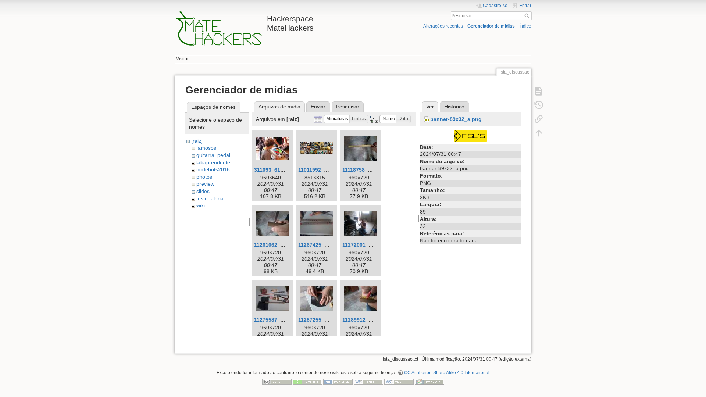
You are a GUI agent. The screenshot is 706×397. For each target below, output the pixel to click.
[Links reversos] (538, 119)
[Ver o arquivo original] (470, 135)
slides (203, 191)
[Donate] (307, 381)
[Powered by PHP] (338, 381)
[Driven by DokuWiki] (429, 381)
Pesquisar (527, 15)
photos (204, 177)
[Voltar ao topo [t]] (538, 133)
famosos (206, 148)
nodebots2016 (213, 169)
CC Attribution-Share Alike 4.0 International (446, 372)
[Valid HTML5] (368, 381)
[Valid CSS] (399, 381)
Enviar (318, 107)
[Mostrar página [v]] (538, 91)
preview (205, 184)
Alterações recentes (443, 26)
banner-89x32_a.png (456, 119)
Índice (525, 26)
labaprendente (213, 162)
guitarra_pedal (213, 155)
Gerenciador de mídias (491, 26)
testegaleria (210, 198)
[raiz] (197, 141)
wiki (200, 205)
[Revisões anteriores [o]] (538, 105)
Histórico (454, 107)
